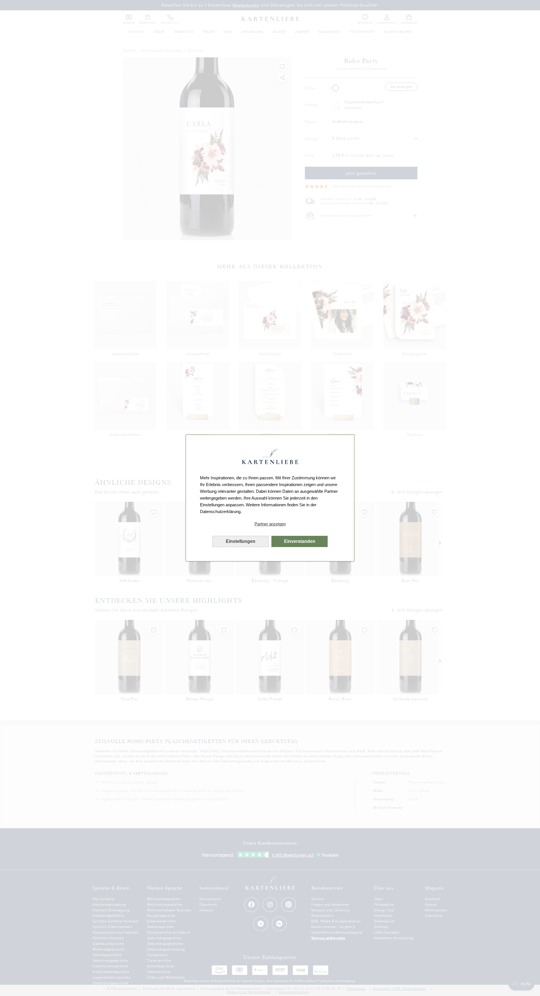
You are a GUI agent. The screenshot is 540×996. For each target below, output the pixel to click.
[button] (270, 524)
